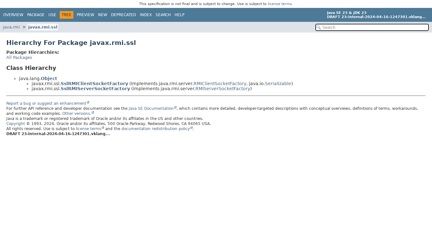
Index (146, 15)
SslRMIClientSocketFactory (94, 83)
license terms (280, 4)
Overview (13, 15)
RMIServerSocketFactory (222, 88)
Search (163, 15)
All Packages (19, 57)
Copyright (15, 124)
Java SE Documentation (151, 108)
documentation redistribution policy (155, 129)
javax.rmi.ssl (42, 27)
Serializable (278, 83)
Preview (85, 15)
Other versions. (76, 113)
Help (179, 15)
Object (49, 78)
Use (52, 15)
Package (36, 15)
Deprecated (123, 15)
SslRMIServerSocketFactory (95, 88)
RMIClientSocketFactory (220, 83)
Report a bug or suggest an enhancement (46, 103)
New (102, 15)
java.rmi (11, 27)
